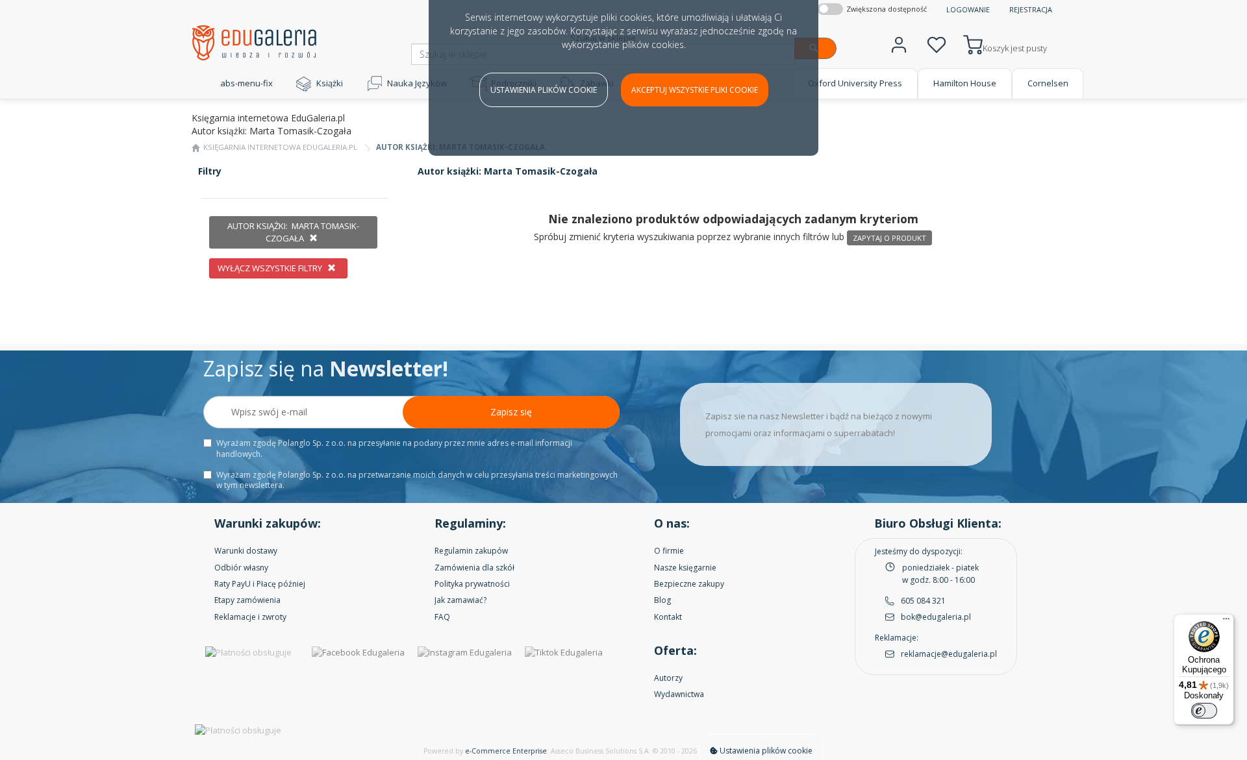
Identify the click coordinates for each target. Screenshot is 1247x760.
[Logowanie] (899, 43)
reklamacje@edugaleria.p (948, 653)
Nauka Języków (417, 83)
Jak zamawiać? (460, 600)
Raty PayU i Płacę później (259, 583)
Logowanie (968, 9)
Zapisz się (511, 412)
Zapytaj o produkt (889, 238)
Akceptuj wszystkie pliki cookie (694, 89)
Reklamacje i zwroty (250, 616)
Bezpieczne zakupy (689, 583)
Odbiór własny (241, 567)
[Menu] (1226, 622)
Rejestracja (1030, 9)
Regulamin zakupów (471, 550)
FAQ (442, 616)
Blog (662, 600)
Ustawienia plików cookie (543, 89)
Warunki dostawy (245, 550)
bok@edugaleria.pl (936, 616)
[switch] (1204, 710)
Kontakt (668, 616)
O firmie (669, 550)
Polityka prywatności (472, 583)
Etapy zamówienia (247, 600)
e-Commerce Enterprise (506, 750)
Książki (329, 83)
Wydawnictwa (679, 694)
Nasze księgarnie (685, 567)
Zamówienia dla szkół (474, 567)
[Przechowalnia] (936, 43)
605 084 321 (923, 600)
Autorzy (668, 677)
